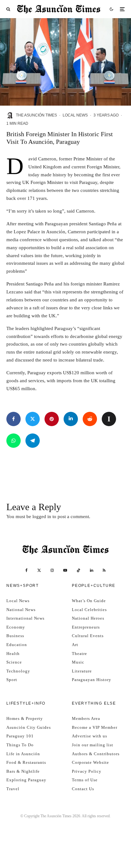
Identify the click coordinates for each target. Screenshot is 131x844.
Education (16, 644)
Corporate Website (90, 762)
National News (21, 609)
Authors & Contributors (96, 753)
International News (25, 618)
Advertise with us (89, 736)
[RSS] (104, 570)
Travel (12, 788)
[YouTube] (65, 570)
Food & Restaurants (26, 762)
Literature (82, 671)
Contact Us (83, 788)
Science (14, 662)
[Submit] (90, 419)
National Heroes (88, 618)
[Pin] (52, 419)
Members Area (86, 718)
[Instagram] (52, 570)
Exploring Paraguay (26, 779)
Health (13, 653)
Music (78, 662)
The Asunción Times (36, 115)
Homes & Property (24, 718)
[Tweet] (32, 419)
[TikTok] (78, 570)
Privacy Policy (86, 771)
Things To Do (20, 744)
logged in (41, 516)
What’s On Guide (89, 600)
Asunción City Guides (28, 727)
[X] (39, 570)
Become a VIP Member (94, 727)
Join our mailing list (92, 744)
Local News (75, 115)
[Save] (109, 419)
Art (75, 644)
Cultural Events (88, 635)
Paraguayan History (91, 679)
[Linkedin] (91, 570)
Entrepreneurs (86, 627)
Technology (18, 671)
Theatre (79, 653)
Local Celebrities (89, 609)
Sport (11, 679)
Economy (15, 627)
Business (15, 635)
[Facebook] (26, 570)
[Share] (13, 419)
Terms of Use (85, 779)
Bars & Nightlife (23, 771)
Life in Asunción (23, 753)
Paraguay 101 (20, 736)
